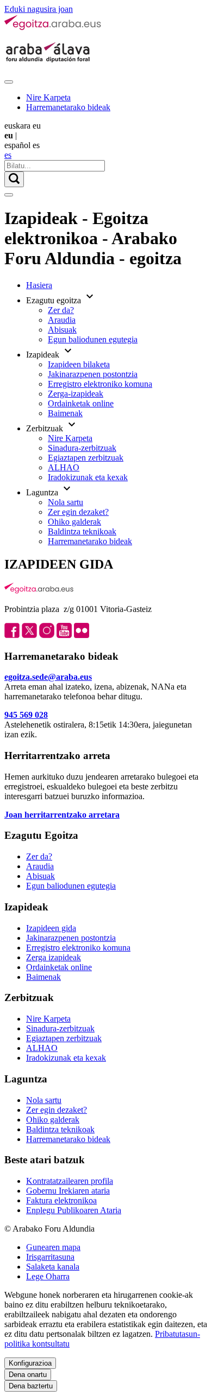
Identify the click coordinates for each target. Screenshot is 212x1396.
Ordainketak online (81, 403)
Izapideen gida (51, 928)
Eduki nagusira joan (38, 9)
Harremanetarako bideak (68, 107)
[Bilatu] (14, 179)
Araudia (62, 319)
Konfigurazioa (30, 1363)
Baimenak (65, 413)
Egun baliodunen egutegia (93, 339)
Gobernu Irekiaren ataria (68, 1190)
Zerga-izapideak (75, 393)
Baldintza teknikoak (82, 531)
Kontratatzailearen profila (69, 1180)
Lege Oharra (48, 1276)
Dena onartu (28, 1374)
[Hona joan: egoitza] (53, 28)
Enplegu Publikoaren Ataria (73, 1210)
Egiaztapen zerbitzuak (85, 457)
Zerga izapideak (53, 957)
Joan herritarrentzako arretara (62, 814)
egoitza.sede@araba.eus (48, 676)
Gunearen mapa (53, 1247)
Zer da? (61, 310)
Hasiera (39, 285)
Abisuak (62, 329)
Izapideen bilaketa (79, 364)
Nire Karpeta (48, 97)
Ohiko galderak (74, 521)
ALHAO (63, 467)
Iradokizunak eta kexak (88, 477)
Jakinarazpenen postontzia (93, 374)
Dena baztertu (31, 1386)
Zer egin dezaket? (78, 512)
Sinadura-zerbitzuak (82, 447)
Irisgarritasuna (50, 1256)
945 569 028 (26, 714)
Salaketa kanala (52, 1266)
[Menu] (8, 82)
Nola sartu (65, 502)
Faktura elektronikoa (61, 1200)
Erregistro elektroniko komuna (100, 383)
